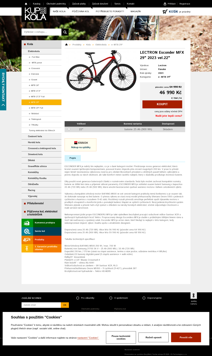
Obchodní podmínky (56, 3)
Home (26, 3)
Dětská (31, 160)
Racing (31, 190)
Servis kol (40, 231)
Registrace (185, 3)
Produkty (39, 239)
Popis (73, 158)
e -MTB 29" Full (36, 108)
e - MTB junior (35, 62)
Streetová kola (35, 154)
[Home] (68, 45)
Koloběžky (33, 172)
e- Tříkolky (33, 124)
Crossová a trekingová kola (42, 148)
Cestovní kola (35, 136)
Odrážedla (33, 184)
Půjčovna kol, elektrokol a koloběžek (42, 213)
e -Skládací (34, 113)
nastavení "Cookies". (88, 337)
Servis (117, 3)
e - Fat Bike (34, 57)
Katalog (36, 3)
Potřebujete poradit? (110, 11)
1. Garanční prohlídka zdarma (46, 248)
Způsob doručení (100, 3)
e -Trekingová (35, 119)
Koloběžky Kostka (37, 178)
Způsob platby (79, 3)
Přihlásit (172, 3)
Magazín (136, 11)
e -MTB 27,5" (35, 91)
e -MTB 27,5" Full (37, 96)
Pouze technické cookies (121, 337)
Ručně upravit (153, 337)
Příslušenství (35, 203)
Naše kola (59, 11)
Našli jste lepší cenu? (169, 116)
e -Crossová (34, 68)
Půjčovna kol (80, 11)
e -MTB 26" (34, 85)
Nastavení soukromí (132, 350)
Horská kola (34, 142)
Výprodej (32, 196)
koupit (162, 104)
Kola (30, 44)
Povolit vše (186, 337)
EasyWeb (147, 354)
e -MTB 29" (34, 102)
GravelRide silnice (37, 166)
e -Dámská (34, 74)
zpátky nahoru (193, 302)
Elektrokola (34, 51)
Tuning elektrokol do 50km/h (42, 130)
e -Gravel (33, 79)
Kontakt (130, 3)
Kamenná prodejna (45, 222)
